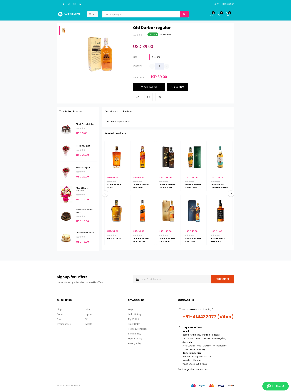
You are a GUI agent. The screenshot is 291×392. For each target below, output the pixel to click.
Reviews (128, 111)
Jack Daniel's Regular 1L (218, 240)
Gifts (87, 319)
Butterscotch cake (85, 233)
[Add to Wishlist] (137, 97)
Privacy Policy (134, 343)
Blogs (59, 309)
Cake (87, 309)
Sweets (88, 323)
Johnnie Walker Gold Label (167, 240)
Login (216, 3)
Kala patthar (114, 238)
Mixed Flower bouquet (82, 189)
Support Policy (135, 338)
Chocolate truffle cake (84, 211)
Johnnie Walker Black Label (141, 240)
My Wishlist (133, 319)
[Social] (160, 97)
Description (111, 111)
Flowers (61, 319)
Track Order (134, 323)
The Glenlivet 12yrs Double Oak (220, 186)
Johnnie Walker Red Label (141, 186)
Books (60, 314)
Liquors (88, 314)
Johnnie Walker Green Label (193, 186)
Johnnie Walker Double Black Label (167, 186)
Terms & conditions (137, 328)
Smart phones (64, 323)
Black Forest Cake (85, 124)
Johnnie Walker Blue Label (193, 240)
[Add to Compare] (148, 97)
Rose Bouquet (83, 146)
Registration (228, 3)
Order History (134, 314)
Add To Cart (150, 87)
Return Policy (134, 333)
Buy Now (178, 86)
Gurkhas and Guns (114, 186)
